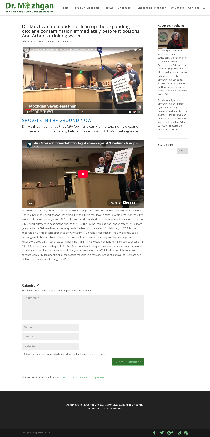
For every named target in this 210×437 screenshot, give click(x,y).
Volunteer (177, 8)
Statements (50, 41)
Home (65, 8)
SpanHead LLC (42, 432)
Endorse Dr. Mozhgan (152, 8)
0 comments (64, 41)
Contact (193, 8)
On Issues (124, 8)
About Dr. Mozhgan (86, 8)
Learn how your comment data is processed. (83, 377)
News (110, 8)
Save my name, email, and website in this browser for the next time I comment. (65, 353)
